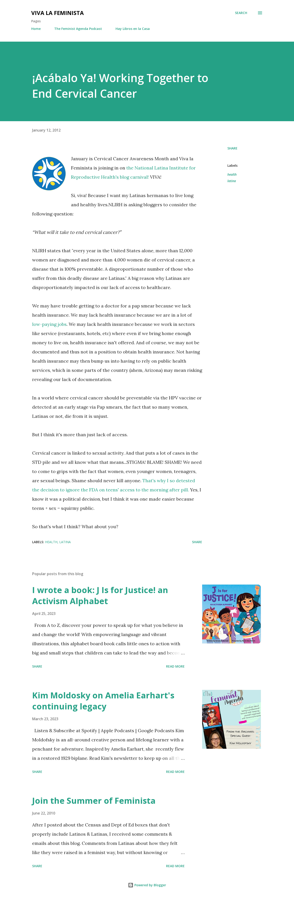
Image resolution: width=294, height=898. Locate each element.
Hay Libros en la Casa (133, 28)
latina (231, 181)
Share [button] (232, 148)
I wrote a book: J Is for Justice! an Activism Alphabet (100, 595)
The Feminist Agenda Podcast (78, 28)
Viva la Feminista (57, 13)
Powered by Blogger (149, 885)
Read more (175, 666)
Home (36, 28)
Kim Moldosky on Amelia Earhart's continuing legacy (103, 701)
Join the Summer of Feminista (93, 800)
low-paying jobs (49, 324)
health (232, 174)
